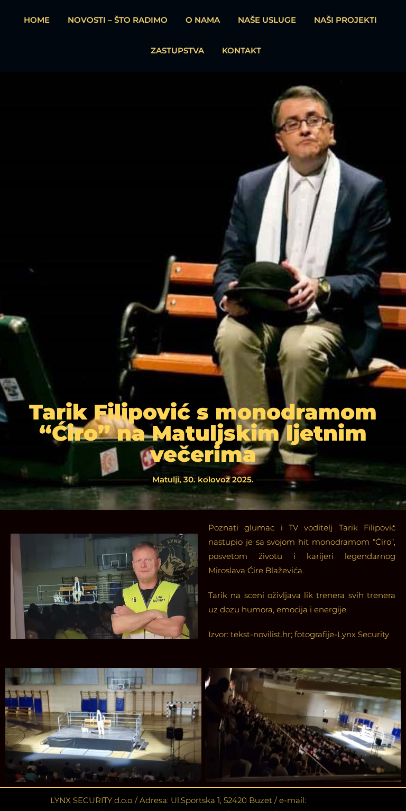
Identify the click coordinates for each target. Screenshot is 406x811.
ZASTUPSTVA (177, 50)
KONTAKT (241, 50)
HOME (37, 20)
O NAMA (203, 20)
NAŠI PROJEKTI (345, 20)
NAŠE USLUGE (267, 20)
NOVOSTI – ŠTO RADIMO (118, 20)
